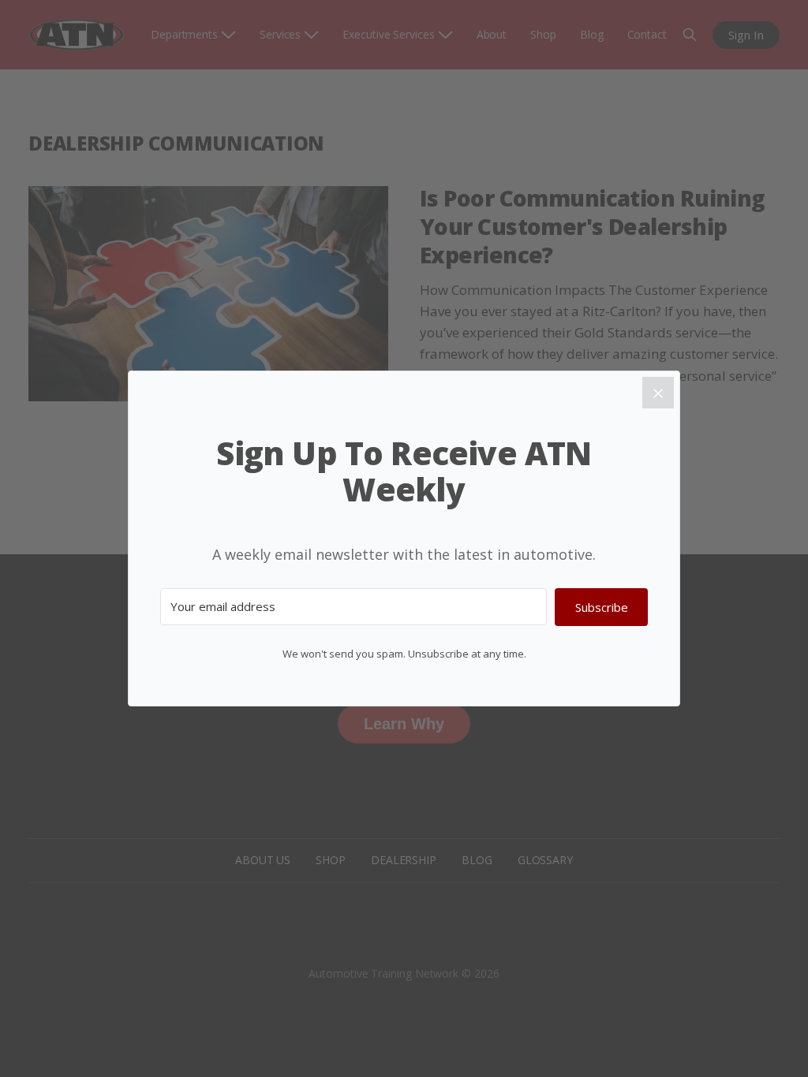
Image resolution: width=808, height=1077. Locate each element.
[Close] (658, 392)
